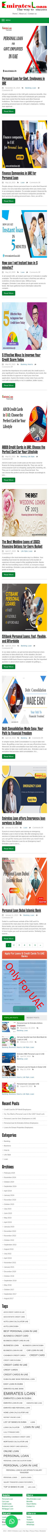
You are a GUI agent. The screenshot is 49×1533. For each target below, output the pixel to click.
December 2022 (10, 1231)
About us (22, 14)
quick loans (26, 1477)
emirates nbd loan (34, 1403)
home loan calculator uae (16, 1413)
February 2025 (9, 1173)
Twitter (29, 1517)
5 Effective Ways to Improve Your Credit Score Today (21, 357)
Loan (34, 88)
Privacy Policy (34, 1531)
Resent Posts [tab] (33, 1018)
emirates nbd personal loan (17, 1408)
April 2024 (8, 1191)
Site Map (26, 1531)
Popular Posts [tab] (11, 1018)
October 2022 (9, 1240)
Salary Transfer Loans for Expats (18, 1482)
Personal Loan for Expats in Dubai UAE (31, 1067)
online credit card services (15, 1446)
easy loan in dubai (13, 1384)
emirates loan (19, 1393)
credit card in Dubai (12, 1360)
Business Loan (7, 1506)
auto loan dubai (11, 1326)
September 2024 (10, 1186)
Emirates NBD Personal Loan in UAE (30, 1054)
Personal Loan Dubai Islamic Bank (21, 910)
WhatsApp (30, 1525)
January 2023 (9, 1227)
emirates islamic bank (14, 1389)
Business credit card (16, 1336)
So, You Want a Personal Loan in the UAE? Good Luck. (24, 1114)
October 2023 (9, 1204)
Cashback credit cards (14, 1355)
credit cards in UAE (16, 1374)
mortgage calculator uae (16, 1442)
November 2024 (10, 1177)
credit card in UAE (15, 1365)
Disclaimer (43, 1531)
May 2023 (7, 1218)
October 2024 (9, 1182)
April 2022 (8, 1258)
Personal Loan (16, 1456)
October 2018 (9, 1276)
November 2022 (10, 1236)
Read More (8, 111)
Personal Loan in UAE (21, 1465)
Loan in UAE (32, 1426)
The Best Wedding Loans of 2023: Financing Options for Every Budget (22, 544)
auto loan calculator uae (16, 1322)
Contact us (32, 14)
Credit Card (37, 1355)
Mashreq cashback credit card (17, 1437)
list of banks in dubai (15, 1422)
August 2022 (8, 1249)
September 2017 (10, 1294)
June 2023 (8, 1213)
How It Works (31, 1504)
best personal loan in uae (20, 1331)
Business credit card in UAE (16, 1341)
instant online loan (12, 1417)
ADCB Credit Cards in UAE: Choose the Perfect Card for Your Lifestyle (23, 449)
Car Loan (5, 1501)
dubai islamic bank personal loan (19, 1379)
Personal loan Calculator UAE (28, 1084)
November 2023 (10, 1200)
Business (12, 1047)
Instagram (30, 1522)
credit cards (11, 1370)
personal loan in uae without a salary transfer (24, 1471)
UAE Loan (31, 1487)
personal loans (10, 1477)
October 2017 (9, 1290)
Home (15, 14)
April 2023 (8, 1222)
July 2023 (7, 1209)
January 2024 (9, 1195)
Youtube (30, 1520)
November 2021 (10, 1263)
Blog (3, 1522)
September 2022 (10, 1245)
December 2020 (10, 1272)
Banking (28, 88)
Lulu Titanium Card (11, 1432)
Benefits (30, 1501)
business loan (11, 1345)
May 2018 (7, 1285)
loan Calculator (11, 1427)
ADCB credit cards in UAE (14, 1312)
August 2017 (8, 1298)
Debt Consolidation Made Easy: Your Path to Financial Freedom (22, 730)
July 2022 (7, 1254)
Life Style (31, 457)
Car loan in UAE (35, 1350)
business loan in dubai (33, 1346)
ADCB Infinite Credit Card (14, 1317)
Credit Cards (6, 1504)
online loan (11, 1451)
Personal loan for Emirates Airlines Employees (21, 1123)
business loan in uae (13, 1350)
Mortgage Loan (7, 1509)
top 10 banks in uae (14, 1487)
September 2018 (10, 1281)
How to (30, 364)
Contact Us (31, 1506)
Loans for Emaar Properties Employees (18, 1127)
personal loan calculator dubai (17, 1461)
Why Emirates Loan (34, 1499)
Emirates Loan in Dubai (17, 1398)
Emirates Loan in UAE (13, 1403)
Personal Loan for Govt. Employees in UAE (20, 1119)
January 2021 (9, 1267)
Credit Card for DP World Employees (17, 1110)
